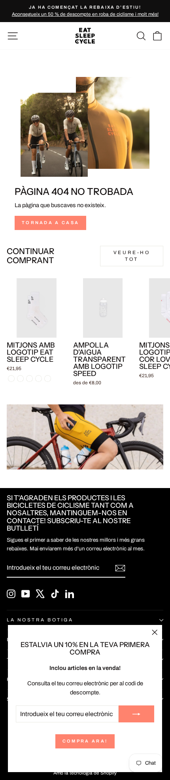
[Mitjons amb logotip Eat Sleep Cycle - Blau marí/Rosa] (20, 379)
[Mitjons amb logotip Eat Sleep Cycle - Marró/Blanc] (48, 379)
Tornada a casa (50, 222)
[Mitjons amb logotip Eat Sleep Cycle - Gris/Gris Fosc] (39, 379)
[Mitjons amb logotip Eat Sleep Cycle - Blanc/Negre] (11, 379)
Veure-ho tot (131, 256)
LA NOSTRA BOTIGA (40, 619)
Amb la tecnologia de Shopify (85, 773)
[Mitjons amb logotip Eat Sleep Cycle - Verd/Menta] (29, 379)
